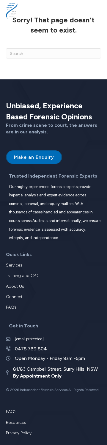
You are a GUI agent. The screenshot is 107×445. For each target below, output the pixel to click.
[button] (91, 10)
